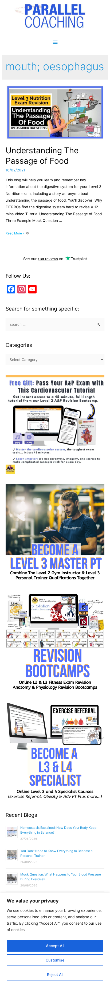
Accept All (55, 945)
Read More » (16, 233)
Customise (55, 960)
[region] (55, 939)
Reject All (55, 974)
